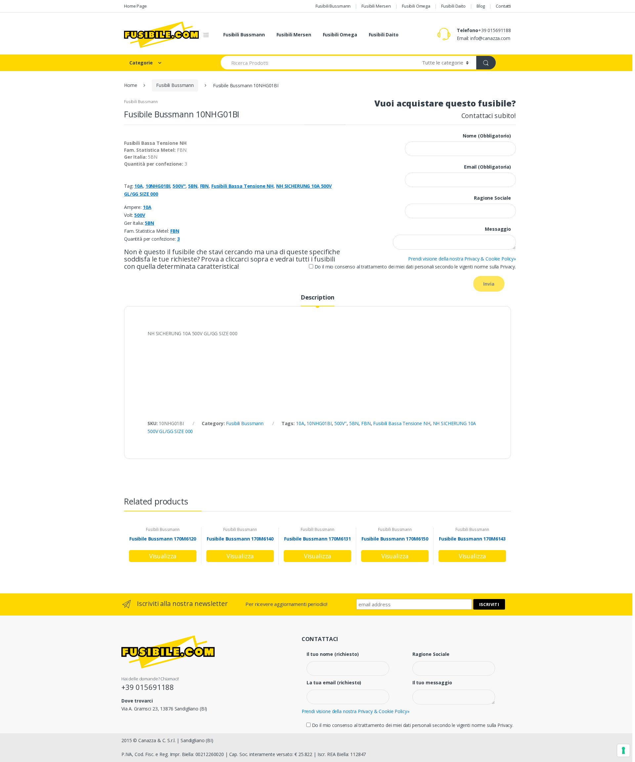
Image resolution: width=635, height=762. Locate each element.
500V (139, 215)
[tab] (317, 300)
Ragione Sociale (430, 654)
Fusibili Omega (416, 6)
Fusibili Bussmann (333, 6)
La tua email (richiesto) (334, 683)
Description (317, 297)
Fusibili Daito (453, 6)
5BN (192, 186)
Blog (481, 6)
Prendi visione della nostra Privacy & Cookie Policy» (462, 259)
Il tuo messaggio (432, 683)
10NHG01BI (158, 186)
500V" (179, 186)
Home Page (135, 6)
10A (138, 186)
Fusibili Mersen (376, 6)
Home (130, 85)
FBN (204, 186)
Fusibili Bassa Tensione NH (242, 186)
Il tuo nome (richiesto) (333, 654)
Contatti (503, 6)
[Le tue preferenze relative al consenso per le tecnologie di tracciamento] (623, 750)
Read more (162, 556)
